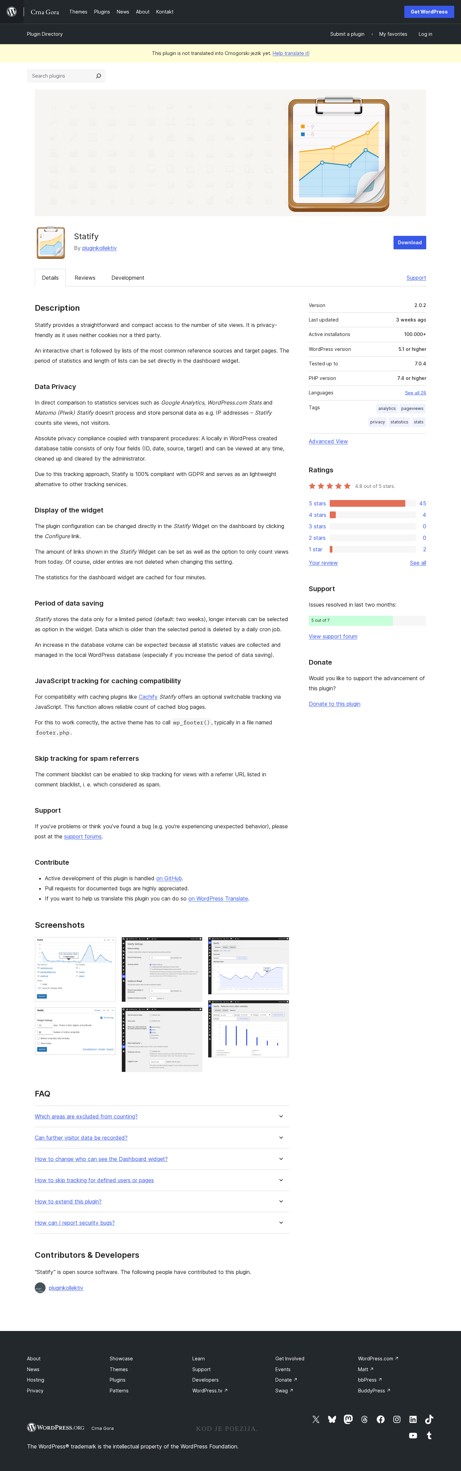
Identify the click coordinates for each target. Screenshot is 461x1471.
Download (410, 242)
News (33, 1369)
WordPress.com (378, 1358)
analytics (387, 408)
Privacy (35, 1390)
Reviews (85, 277)
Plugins (118, 1380)
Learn (198, 1358)
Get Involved (289, 1358)
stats (419, 421)
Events (283, 1369)
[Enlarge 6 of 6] (280, 1009)
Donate (286, 1380)
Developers (205, 1380)
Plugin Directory (45, 34)
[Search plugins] (98, 76)
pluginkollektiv (99, 248)
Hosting (35, 1380)
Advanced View (328, 441)
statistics (399, 421)
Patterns (119, 1390)
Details (50, 277)
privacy (377, 421)
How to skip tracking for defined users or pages (94, 1180)
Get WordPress (429, 12)
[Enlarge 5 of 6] (280, 946)
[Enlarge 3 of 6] (193, 946)
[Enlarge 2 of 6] (107, 1016)
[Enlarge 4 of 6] (193, 1016)
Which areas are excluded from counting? (86, 1116)
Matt (366, 1369)
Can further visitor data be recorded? (81, 1138)
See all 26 (415, 392)
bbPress (370, 1380)
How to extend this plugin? (68, 1201)
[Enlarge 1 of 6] (107, 946)
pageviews (412, 408)
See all (418, 562)
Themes (119, 1369)
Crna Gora (102, 1428)
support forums (83, 836)
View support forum (333, 636)
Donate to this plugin (334, 703)
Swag (284, 1390)
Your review (323, 562)
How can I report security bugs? (75, 1223)
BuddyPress (374, 1390)
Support (416, 277)
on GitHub (169, 878)
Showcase (121, 1358)
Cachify (148, 696)
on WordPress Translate (218, 898)
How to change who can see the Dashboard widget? (101, 1159)
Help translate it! (291, 53)
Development (127, 277)
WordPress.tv (210, 1390)
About (33, 1358)
